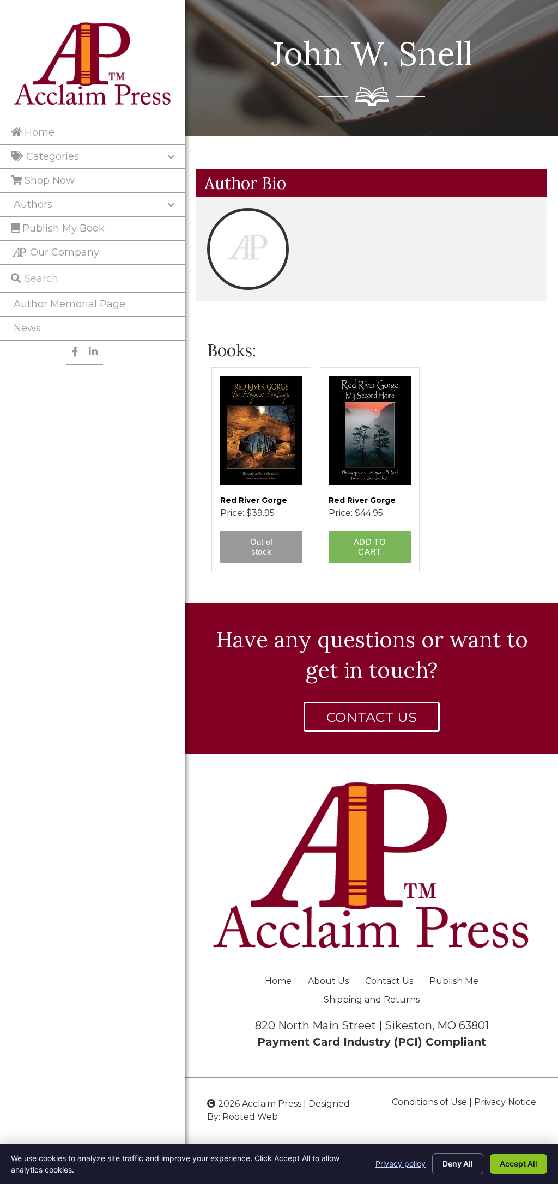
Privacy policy (400, 1163)
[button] (372, 717)
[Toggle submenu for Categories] (171, 157)
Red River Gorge (253, 500)
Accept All (518, 1163)
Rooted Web (250, 1117)
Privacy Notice (505, 1102)
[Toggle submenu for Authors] (171, 205)
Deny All (457, 1163)
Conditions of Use (429, 1102)
